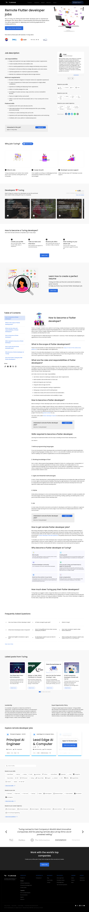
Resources (48, 2)
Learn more (53, 290)
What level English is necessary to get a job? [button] (18, 637)
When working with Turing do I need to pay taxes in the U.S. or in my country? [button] (73, 637)
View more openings (69, 745)
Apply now (40, 127)
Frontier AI (30, 2)
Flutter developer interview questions (48, 535)
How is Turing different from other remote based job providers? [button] (46, 630)
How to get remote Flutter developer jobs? (12, 347)
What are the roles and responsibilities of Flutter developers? (11, 330)
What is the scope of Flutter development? (12, 323)
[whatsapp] (75, 114)
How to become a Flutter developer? (11, 318)
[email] (78, 114)
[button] (70, 62)
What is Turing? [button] (66, 622)
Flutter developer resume (49, 415)
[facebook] (66, 114)
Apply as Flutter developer (14, 28)
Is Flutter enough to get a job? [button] (43, 622)
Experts (54, 2)
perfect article (47, 413)
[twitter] (72, 114)
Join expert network (77, 2)
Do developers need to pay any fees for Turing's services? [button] (45, 637)
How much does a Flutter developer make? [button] (19, 622)
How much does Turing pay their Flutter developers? (13, 358)
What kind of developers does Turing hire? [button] (19, 630)
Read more (13, 688)
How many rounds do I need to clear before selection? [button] (71, 630)
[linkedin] (69, 114)
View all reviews (80, 195)
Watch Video (28, 143)
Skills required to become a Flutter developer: (14, 341)
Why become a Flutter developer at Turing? (14, 353)
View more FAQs (9, 644)
